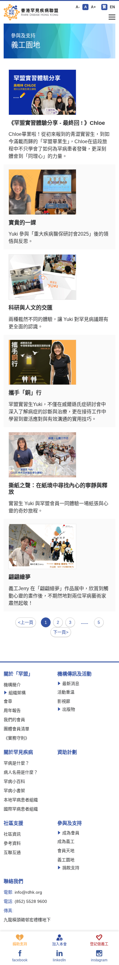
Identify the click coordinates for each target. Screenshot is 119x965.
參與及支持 (69, 823)
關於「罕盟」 (18, 674)
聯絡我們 (13, 881)
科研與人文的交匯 (30, 308)
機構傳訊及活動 (74, 674)
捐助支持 (20, 944)
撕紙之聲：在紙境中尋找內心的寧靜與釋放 (58, 488)
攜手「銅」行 (25, 393)
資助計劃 (67, 752)
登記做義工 (99, 944)
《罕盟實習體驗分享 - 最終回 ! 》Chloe (57, 123)
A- (78, 7)
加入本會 (59, 944)
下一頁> (60, 632)
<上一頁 (25, 622)
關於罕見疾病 (18, 752)
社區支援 (13, 823)
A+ (93, 7)
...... (84, 622)
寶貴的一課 (22, 223)
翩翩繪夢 (20, 577)
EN (112, 7)
